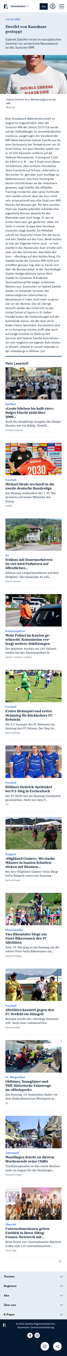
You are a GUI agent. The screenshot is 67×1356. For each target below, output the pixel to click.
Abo (43, 6)
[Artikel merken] (45, 1346)
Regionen (10, 1286)
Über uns (10, 1305)
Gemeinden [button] (18, 6)
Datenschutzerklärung (42, 1327)
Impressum (23, 1327)
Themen (9, 1276)
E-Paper (9, 1314)
